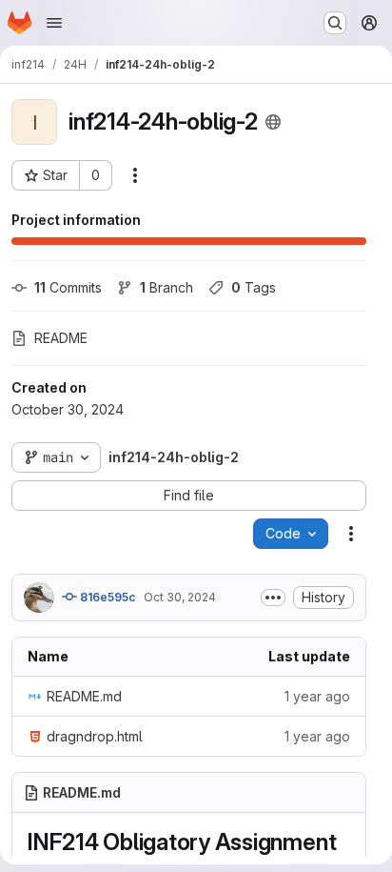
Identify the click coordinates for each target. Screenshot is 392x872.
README (61, 338)
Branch (166, 287)
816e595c (106, 597)
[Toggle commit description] (273, 597)
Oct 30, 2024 (180, 597)
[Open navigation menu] (54, 23)
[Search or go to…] (334, 22)
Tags (253, 287)
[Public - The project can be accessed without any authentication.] (273, 122)
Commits (68, 287)
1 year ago (317, 696)
